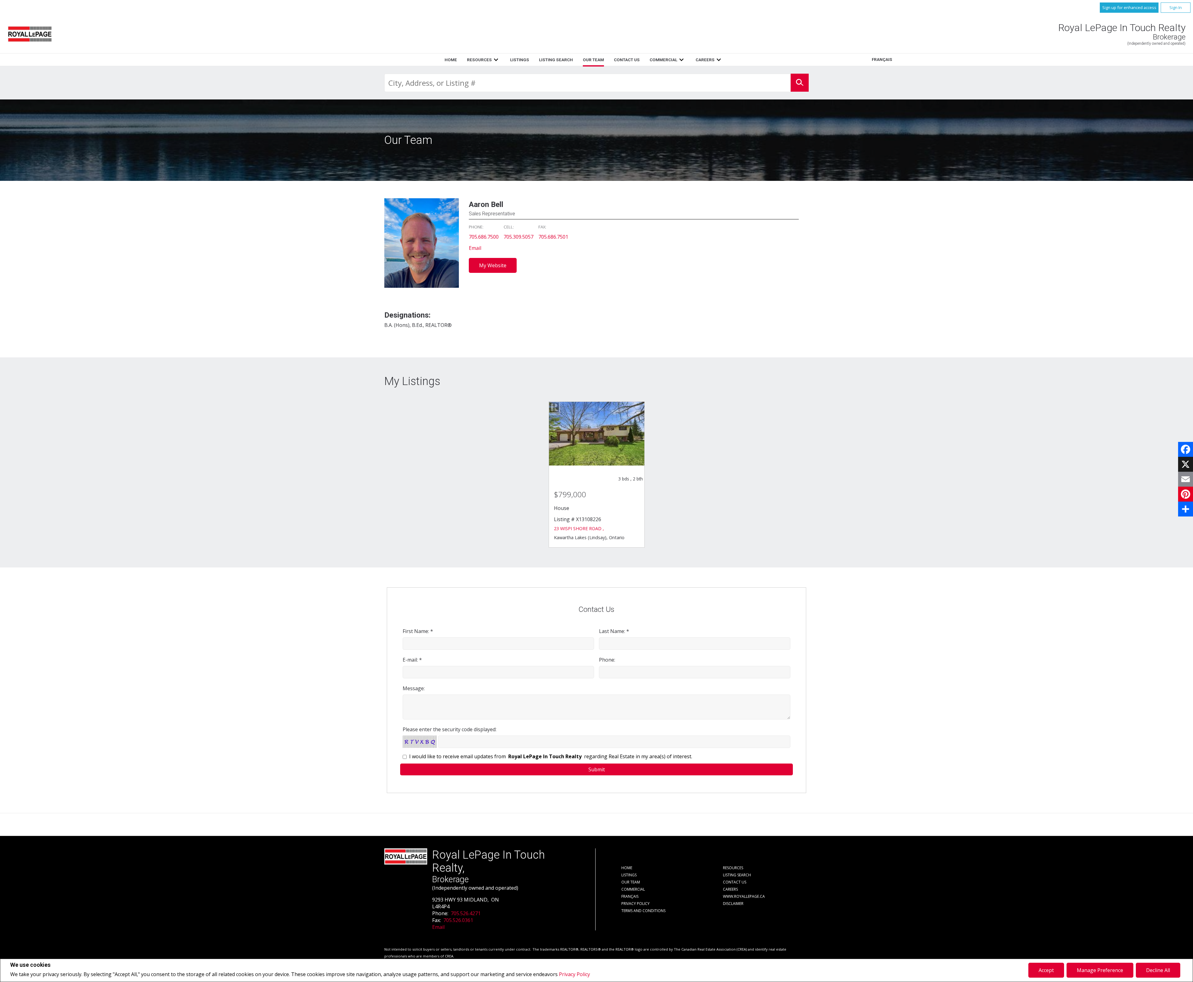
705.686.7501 (553, 236)
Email (475, 248)
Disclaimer (733, 903)
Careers (705, 59)
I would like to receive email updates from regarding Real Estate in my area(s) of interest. (550, 756)
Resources (479, 59)
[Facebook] (1185, 449)
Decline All (1158, 970)
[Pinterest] (1185, 494)
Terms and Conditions (643, 910)
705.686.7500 (484, 236)
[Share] (1185, 509)
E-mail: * (412, 659)
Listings (519, 59)
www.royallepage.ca (744, 896)
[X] (1185, 464)
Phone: (607, 659)
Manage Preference (1100, 970)
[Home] (29, 34)
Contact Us (627, 59)
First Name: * (418, 631)
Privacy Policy (574, 974)
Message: (414, 688)
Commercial (663, 59)
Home (451, 59)
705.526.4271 (466, 913)
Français (882, 59)
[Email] (1185, 479)
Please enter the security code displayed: (449, 729)
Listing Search (556, 59)
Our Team (593, 59)
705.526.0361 (458, 920)
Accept (1046, 970)
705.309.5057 (518, 236)
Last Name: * (614, 631)
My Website (492, 265)
